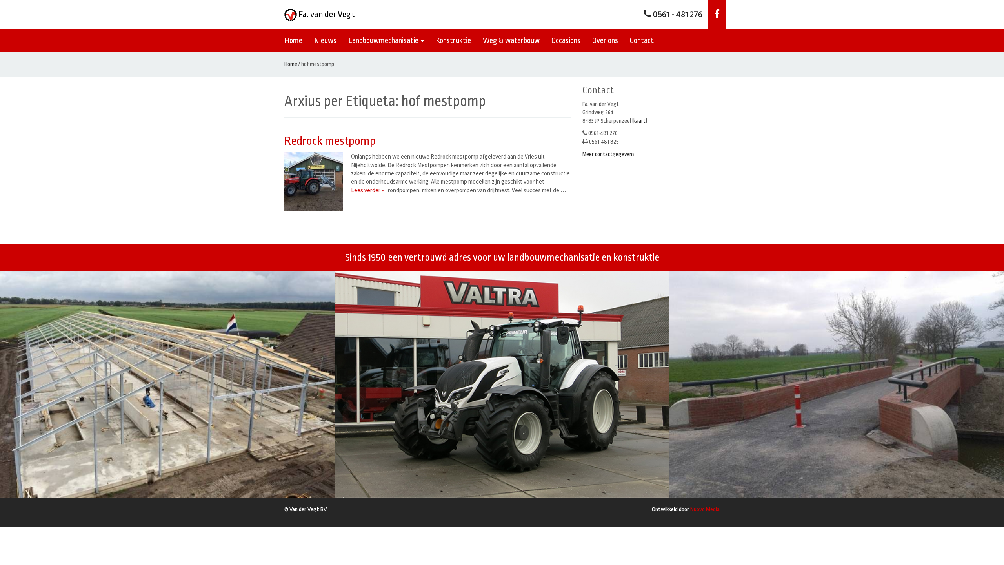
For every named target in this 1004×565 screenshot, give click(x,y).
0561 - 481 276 (676, 14)
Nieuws (325, 40)
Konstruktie (453, 40)
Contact (642, 40)
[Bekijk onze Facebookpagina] (717, 14)
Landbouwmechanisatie (384, 40)
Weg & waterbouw (511, 40)
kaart (639, 121)
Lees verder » (367, 190)
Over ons (605, 40)
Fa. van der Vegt (326, 14)
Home (293, 40)
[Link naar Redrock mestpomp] (315, 181)
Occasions (565, 40)
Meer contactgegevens (608, 154)
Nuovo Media (705, 509)
